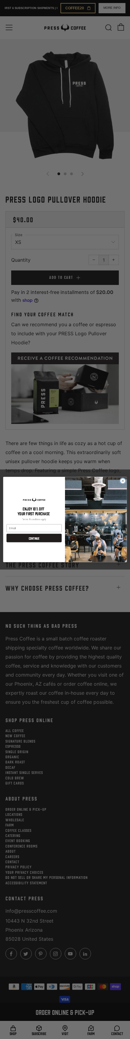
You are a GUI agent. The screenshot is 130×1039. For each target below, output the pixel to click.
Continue (34, 538)
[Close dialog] (122, 481)
